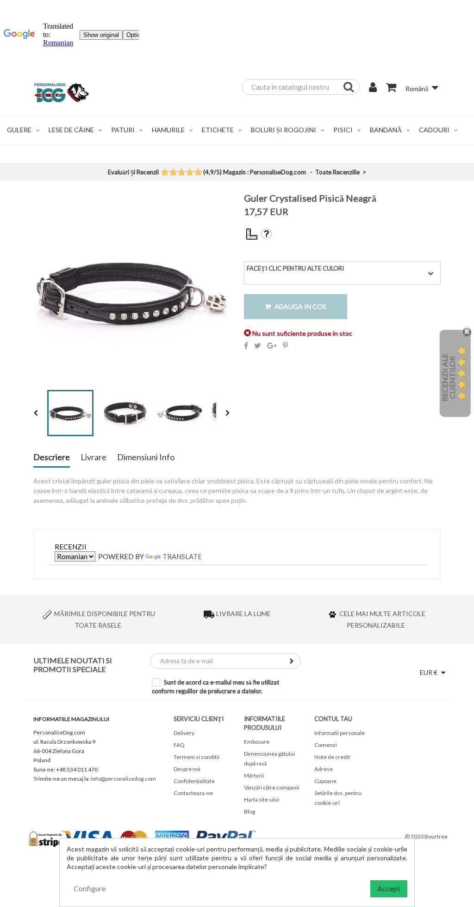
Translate (182, 556)
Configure (90, 888)
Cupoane (325, 780)
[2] (173, 173)
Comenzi (325, 744)
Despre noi (187, 768)
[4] (189, 173)
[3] (181, 173)
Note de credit (332, 756)
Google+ (272, 345)
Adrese (323, 768)
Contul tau (333, 718)
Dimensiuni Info (146, 457)
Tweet (257, 345)
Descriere (51, 457)
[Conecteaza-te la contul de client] (373, 88)
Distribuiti (246, 345)
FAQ (179, 744)
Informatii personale (339, 732)
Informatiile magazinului (71, 719)
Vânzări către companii (271, 787)
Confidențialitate (194, 780)
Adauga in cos (299, 306)
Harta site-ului (261, 799)
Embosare (256, 741)
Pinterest (285, 345)
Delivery (184, 732)
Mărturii (254, 775)
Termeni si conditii (196, 756)
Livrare (93, 457)
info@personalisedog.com (123, 778)
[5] (198, 173)
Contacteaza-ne (193, 793)
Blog (249, 811)
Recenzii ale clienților (448, 377)
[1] (164, 173)
